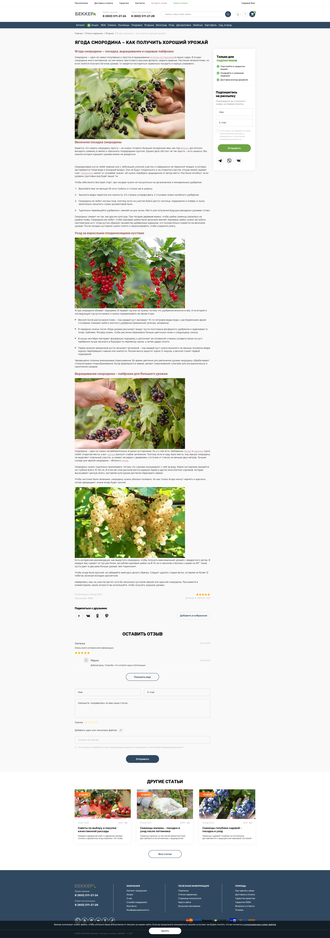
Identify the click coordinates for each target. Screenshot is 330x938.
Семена (112, 25)
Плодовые (136, 25)
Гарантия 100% (243, 902)
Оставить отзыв (159, 3)
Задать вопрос (180, 3)
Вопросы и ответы (245, 906)
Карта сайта (184, 902)
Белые (187, 451)
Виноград (161, 25)
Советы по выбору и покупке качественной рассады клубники (97, 831)
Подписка (183, 890)
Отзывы (239, 910)
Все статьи (165, 854)
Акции (94, 25)
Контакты (140, 3)
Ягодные (149, 25)
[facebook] (79, 616)
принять (165, 931)
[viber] (229, 160)
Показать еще (142, 677)
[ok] (97, 616)
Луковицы (123, 25)
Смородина (87, 173)
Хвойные (198, 25)
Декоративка (183, 25)
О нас (129, 898)
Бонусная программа (189, 906)
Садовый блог (248, 3)
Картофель (211, 25)
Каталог (80, 25)
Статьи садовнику (187, 894)
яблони (184, 148)
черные (111, 454)
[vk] (88, 616)
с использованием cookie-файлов (259, 924)
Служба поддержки (137, 902)
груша (124, 460)
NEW (103, 25)
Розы (171, 25)
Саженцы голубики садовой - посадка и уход (222, 829)
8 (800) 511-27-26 (114, 16)
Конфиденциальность (138, 910)
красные (198, 451)
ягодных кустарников (162, 57)
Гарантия (124, 3)
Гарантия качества (245, 898)
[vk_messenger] (238, 160)
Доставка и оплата (103, 3)
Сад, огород (225, 25)
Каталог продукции (137, 890)
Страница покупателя (189, 898)
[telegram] (220, 160)
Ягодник (83, 794)
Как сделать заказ (244, 890)
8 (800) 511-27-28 (143, 16)
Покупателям (81, 3)
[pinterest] (107, 616)
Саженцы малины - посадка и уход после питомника (160, 829)
